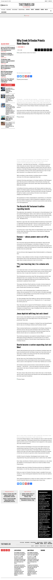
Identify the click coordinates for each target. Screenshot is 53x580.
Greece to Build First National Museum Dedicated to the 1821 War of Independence (8, 67)
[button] (51, 10)
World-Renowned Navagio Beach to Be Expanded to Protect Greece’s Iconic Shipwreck (7, 74)
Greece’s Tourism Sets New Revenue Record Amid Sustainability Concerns (9, 500)
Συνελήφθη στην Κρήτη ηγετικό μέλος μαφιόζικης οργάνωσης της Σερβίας (10, 90)
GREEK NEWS (3, 51)
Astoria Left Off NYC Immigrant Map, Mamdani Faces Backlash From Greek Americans (8, 49)
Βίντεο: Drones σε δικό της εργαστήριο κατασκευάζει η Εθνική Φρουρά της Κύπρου (10, 125)
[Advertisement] (26, 27)
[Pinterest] (42, 50)
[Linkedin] (48, 50)
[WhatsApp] (45, 50)
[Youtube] (9, 550)
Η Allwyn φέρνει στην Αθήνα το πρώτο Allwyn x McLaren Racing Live (10, 118)
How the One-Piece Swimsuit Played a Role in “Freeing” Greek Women (7, 80)
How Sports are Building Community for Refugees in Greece (7, 55)
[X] (39, 50)
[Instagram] (4, 550)
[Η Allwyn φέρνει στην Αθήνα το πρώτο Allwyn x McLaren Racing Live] (3, 118)
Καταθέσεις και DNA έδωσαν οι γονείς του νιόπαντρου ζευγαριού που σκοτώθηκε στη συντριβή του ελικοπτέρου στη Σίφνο (10, 98)
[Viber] (51, 50)
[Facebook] (36, 50)
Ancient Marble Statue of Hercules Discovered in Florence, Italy (27, 499)
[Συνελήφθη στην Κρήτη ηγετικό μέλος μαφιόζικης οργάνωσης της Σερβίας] (3, 89)
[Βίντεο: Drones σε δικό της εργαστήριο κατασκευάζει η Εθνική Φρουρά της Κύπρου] (3, 124)
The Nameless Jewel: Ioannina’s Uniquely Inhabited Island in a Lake (8, 61)
